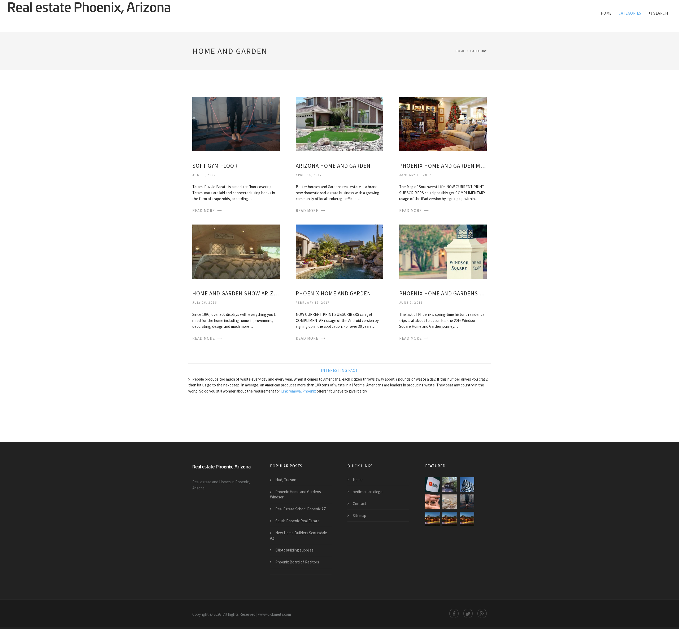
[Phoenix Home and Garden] (339, 251)
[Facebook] (454, 613)
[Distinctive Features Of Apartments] (449, 501)
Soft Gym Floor (215, 165)
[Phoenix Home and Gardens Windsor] (443, 251)
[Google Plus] (482, 613)
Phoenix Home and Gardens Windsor (443, 293)
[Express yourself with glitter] (432, 501)
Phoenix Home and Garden (333, 293)
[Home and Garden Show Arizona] (236, 251)
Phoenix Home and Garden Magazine (443, 165)
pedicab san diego (367, 491)
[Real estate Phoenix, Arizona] (89, 8)
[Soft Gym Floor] (236, 123)
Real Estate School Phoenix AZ (300, 508)
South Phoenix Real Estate (297, 520)
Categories (630, 13)
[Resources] (432, 519)
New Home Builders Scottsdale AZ (298, 535)
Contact (359, 503)
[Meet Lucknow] (467, 484)
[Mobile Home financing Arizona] (449, 484)
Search (660, 13)
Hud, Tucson (285, 479)
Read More (203, 210)
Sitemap (359, 515)
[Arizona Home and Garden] (339, 123)
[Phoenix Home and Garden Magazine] (443, 123)
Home (606, 13)
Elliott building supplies (294, 550)
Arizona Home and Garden (333, 165)
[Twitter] (468, 613)
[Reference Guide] (467, 519)
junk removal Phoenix (298, 391)
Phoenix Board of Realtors (297, 562)
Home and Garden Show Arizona (236, 293)
